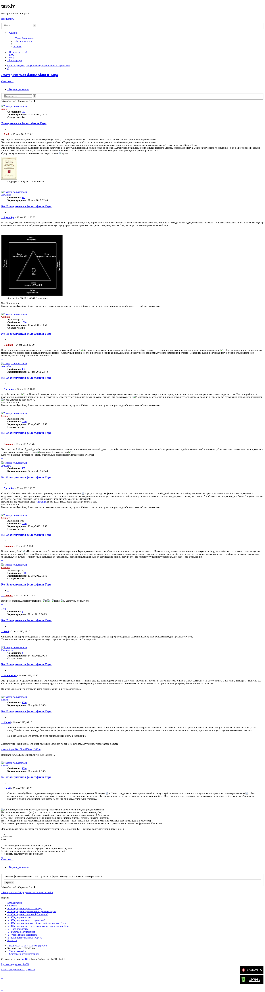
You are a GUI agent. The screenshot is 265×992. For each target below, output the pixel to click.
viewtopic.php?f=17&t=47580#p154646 (20, 749)
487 (23, 197)
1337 (24, 111)
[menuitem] (23, 38)
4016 (24, 702)
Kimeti (4, 699)
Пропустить (7, 18)
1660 (24, 322)
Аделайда (6, 194)
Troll (3, 608)
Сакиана (5, 316)
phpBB (25, 959)
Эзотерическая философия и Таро (29, 75)
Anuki (4, 109)
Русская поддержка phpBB (15, 964)
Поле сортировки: (42, 876)
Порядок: (79, 876)
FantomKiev (7, 650)
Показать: (9, 876)
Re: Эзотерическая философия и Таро (26, 206)
